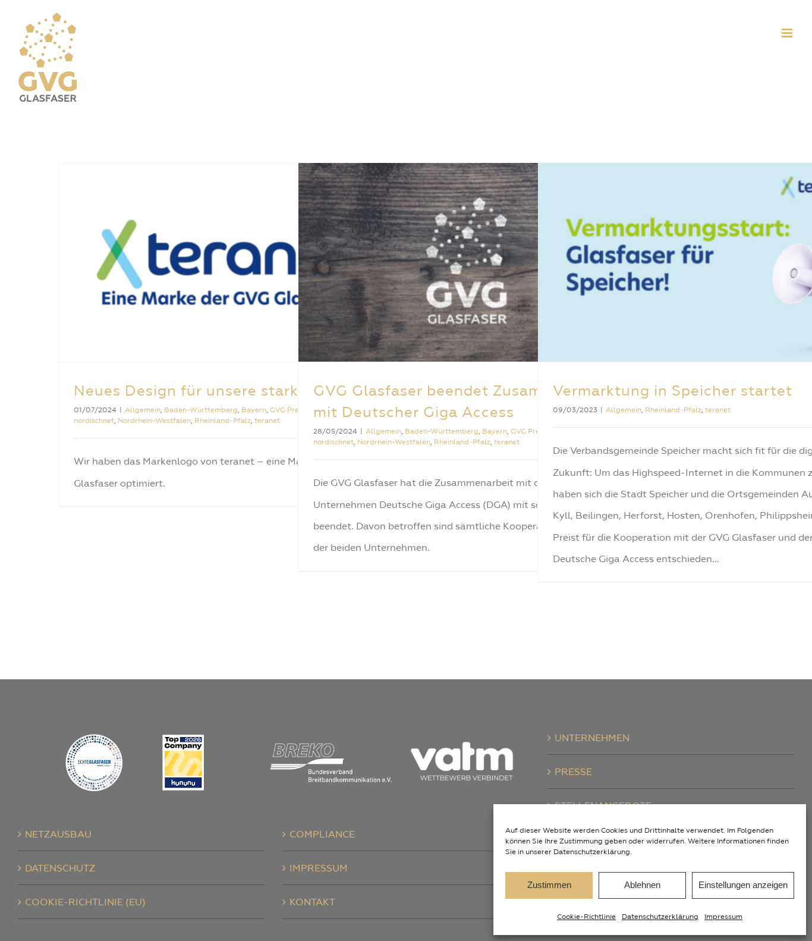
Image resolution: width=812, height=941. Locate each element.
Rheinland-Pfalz (222, 420)
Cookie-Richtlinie (586, 916)
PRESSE (573, 771)
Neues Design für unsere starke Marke (214, 390)
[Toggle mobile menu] (788, 33)
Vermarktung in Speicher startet (672, 390)
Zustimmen (549, 885)
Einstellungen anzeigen (743, 885)
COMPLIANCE (322, 834)
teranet (267, 420)
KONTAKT (312, 901)
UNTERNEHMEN (592, 737)
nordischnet (94, 420)
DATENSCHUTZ (60, 867)
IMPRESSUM (318, 867)
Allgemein (142, 410)
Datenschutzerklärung (660, 916)
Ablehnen (642, 885)
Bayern (253, 410)
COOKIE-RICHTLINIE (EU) (85, 901)
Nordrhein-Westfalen (154, 420)
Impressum (723, 916)
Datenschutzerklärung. (592, 852)
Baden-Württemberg (201, 410)
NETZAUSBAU (58, 834)
